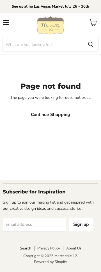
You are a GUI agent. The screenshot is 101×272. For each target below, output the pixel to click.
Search (25, 248)
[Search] (90, 44)
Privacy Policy (48, 248)
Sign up (81, 224)
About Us (73, 248)
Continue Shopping (50, 115)
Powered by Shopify (50, 261)
